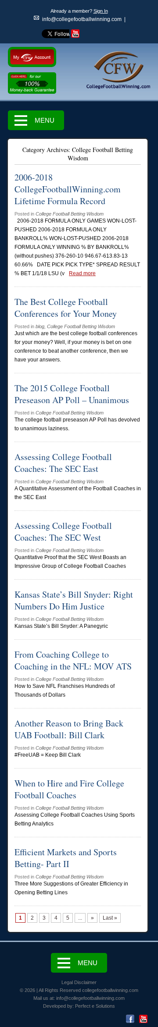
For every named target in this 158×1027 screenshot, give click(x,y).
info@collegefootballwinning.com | (84, 19)
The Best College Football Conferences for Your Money (65, 307)
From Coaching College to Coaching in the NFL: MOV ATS (73, 660)
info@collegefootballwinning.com (90, 998)
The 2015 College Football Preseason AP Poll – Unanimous (71, 394)
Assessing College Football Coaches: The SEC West (63, 531)
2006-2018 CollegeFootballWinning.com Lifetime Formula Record (67, 189)
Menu (44, 120)
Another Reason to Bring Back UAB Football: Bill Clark (68, 729)
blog (40, 326)
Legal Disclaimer (79, 982)
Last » (110, 918)
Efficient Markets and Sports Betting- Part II (65, 858)
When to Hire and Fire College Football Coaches (69, 789)
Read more (82, 273)
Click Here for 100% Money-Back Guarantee (32, 83)
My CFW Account (32, 56)
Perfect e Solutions (95, 1006)
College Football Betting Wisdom (70, 213)
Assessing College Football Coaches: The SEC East (63, 463)
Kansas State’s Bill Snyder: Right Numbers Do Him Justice (73, 600)
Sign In (100, 11)
